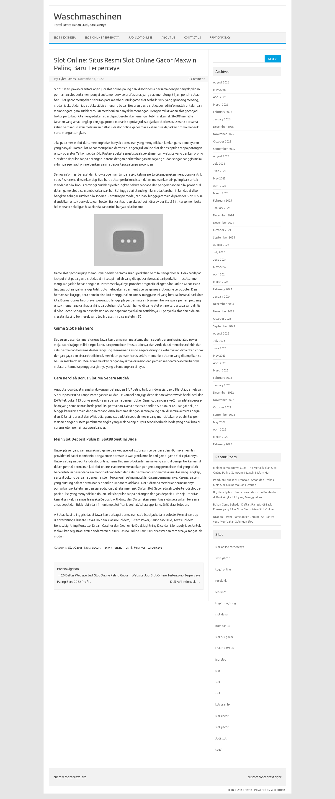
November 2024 (223, 222)
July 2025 (219, 163)
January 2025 (221, 207)
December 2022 (223, 392)
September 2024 (224, 237)
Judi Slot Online (140, 37)
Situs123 (221, 591)
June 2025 (219, 170)
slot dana (221, 614)
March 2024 (220, 281)
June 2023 (219, 348)
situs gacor (222, 558)
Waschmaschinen (88, 16)
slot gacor (222, 715)
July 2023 (219, 340)
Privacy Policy (220, 37)
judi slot (220, 659)
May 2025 (219, 178)
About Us (168, 37)
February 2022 (222, 444)
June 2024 (219, 259)
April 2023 (219, 363)
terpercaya (155, 547)
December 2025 (223, 126)
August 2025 (221, 156)
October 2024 (222, 229)
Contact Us (192, 37)
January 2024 (221, 296)
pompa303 (222, 625)
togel (218, 749)
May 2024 (219, 266)
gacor (96, 547)
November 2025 (223, 133)
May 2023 (219, 355)
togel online (223, 569)
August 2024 (221, 244)
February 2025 (222, 200)
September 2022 (224, 414)
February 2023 (222, 377)
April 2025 (219, 185)
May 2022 (219, 422)
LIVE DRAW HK (224, 648)
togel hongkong (225, 603)
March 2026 (220, 104)
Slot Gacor (75, 547)
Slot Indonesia (65, 37)
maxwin (107, 547)
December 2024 (223, 215)
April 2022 (219, 429)
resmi (128, 547)
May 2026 (219, 89)
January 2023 (221, 385)
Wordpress (278, 789)
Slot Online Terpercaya (102, 37)
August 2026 (221, 82)
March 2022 (220, 436)
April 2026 (219, 97)
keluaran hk (222, 704)
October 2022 (222, 407)
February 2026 (222, 111)
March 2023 (220, 370)
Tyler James (67, 79)
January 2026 (221, 119)
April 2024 (219, 274)
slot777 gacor (224, 636)
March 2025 (220, 193)
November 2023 (223, 311)
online (118, 547)
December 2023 (223, 303)
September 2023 (224, 326)
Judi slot (221, 738)
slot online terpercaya (229, 546)
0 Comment (196, 79)
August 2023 (221, 333)
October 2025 (222, 141)
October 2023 (222, 318)
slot (217, 670)
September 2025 (224, 148)
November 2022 (223, 399)
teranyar (139, 547)
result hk (221, 580)
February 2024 (222, 289)
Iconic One (235, 789)
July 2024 (219, 252)
